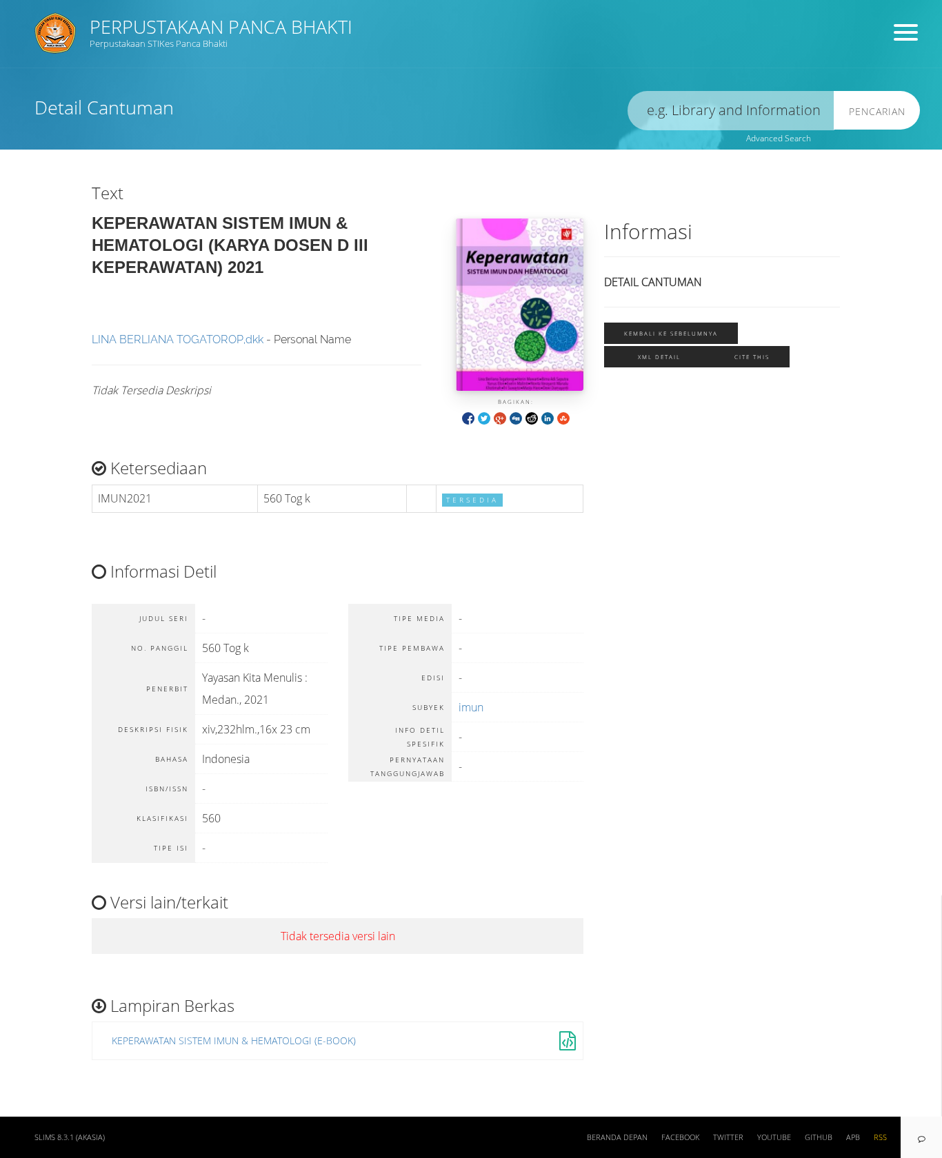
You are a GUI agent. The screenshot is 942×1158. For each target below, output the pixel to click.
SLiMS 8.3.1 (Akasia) (69, 1137)
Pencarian (877, 111)
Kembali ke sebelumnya (671, 333)
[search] (731, 110)
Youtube (774, 1137)
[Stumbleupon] (563, 417)
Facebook (680, 1137)
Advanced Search (778, 138)
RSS (880, 1137)
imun (471, 707)
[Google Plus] (500, 417)
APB (853, 1137)
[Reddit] (531, 417)
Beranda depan (617, 1137)
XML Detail (659, 356)
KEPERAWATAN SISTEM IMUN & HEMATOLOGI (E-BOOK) (234, 1040)
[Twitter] (484, 417)
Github (818, 1137)
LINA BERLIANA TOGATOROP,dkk (177, 339)
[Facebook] (468, 417)
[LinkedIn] (547, 417)
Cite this (752, 356)
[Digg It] (516, 417)
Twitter (728, 1137)
